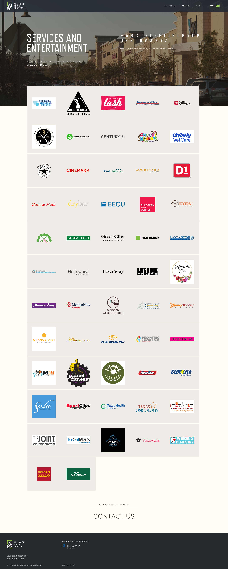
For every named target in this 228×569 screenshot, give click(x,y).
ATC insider (171, 5)
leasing (186, 5)
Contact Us (114, 516)
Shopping (32, 65)
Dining (43, 65)
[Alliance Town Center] (15, 6)
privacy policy (65, 565)
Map (198, 5)
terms (73, 565)
